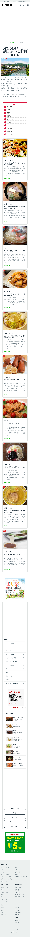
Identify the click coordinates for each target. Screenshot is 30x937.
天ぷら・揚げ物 (5, 867)
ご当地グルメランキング (12, 43)
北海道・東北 (4, 887)
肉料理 (16, 874)
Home (3, 43)
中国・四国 (4, 899)
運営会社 (17, 907)
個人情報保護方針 (19, 912)
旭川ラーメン (10, 119)
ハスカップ (9, 128)
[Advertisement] (15, 24)
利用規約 (17, 910)
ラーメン (3, 872)
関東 (2, 890)
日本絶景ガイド (19, 922)
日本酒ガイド (18, 920)
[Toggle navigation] (28, 5)
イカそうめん (10, 134)
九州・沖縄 (4, 901)
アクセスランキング (15, 821)
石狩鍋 (8, 113)
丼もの (16, 867)
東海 (2, 894)
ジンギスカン (10, 106)
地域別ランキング (15, 826)
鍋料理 (16, 869)
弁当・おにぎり (5, 881)
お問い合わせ (18, 914)
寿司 (2, 869)
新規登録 (3, 907)
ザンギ (8, 125)
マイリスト (4, 912)
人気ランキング (15, 817)
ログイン (3, 910)
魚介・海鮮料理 (5, 874)
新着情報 (15, 813)
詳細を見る (7, 178)
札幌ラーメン (10, 109)
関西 (2, 896)
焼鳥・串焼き (18, 872)
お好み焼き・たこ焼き (6, 879)
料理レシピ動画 (15, 808)
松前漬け (9, 116)
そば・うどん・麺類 (6, 876)
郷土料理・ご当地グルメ (21, 876)
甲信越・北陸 (4, 892)
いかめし (9, 122)
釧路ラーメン (10, 131)
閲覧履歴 (3, 914)
